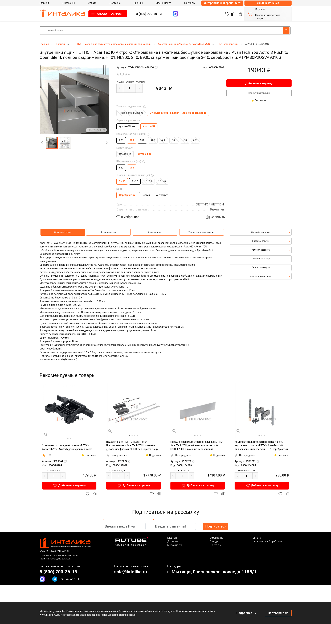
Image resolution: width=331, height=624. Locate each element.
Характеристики (108, 232)
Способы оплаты (260, 241)
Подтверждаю (278, 613)
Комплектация (155, 232)
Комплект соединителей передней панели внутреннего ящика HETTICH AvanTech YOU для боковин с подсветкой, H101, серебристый (261, 445)
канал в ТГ (69, 579)
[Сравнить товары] (233, 13)
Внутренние (144, 154)
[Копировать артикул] (156, 67)
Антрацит (162, 195)
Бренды (214, 541)
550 (185, 140)
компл (130, 81)
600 (195, 140)
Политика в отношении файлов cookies (59, 555)
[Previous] (42, 142)
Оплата (256, 537)
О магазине (216, 537)
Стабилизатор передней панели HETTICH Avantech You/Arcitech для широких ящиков (67, 447)
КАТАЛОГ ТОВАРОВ (109, 13)
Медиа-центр (174, 545)
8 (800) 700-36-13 (149, 14)
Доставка (172, 541)
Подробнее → (246, 613)
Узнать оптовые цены (260, 276)
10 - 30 (148, 181)
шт (117, 470)
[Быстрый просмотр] (45, 434)
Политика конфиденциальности (55, 558)
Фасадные (125, 154)
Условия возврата (261, 250)
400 (153, 140)
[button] (52, 143)
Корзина (260, 9)
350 (142, 140)
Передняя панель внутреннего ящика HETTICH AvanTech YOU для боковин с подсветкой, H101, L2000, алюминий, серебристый (197, 445)
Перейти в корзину (259, 93)
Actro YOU (149, 126)
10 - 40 (162, 181)
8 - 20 (135, 181)
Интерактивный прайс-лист (222, 3)
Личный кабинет (268, 3)
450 (163, 140)
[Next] (106, 142)
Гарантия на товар (260, 258)
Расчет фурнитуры (261, 267)
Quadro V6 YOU (128, 126)
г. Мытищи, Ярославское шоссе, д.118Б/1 (211, 571)
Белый (146, 195)
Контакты (215, 545)
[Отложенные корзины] (240, 13)
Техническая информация (202, 232)
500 (174, 140)
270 (121, 140)
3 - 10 (122, 181)
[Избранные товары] (227, 13)
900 (132, 167)
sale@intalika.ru (130, 571)
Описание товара (63, 232)
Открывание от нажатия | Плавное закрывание (178, 112)
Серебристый (127, 195)
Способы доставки (260, 232)
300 (132, 140)
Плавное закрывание (131, 112)
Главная (172, 537)
